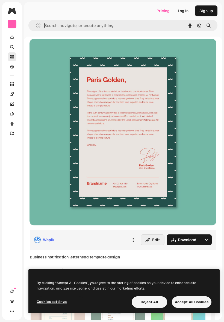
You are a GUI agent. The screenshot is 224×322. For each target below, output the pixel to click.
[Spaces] (12, 94)
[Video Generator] (12, 113)
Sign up (206, 10)
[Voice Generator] (12, 123)
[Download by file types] (206, 239)
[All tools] (12, 84)
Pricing (163, 10)
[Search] (12, 47)
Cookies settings (52, 301)
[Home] (12, 37)
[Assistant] (12, 133)
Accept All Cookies (191, 302)
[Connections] (12, 291)
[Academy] (12, 301)
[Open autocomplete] (36, 25)
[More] (12, 311)
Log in (183, 10)
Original (64, 49)
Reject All (149, 302)
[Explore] (12, 66)
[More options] (133, 239)
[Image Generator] (12, 104)
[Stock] (12, 56)
